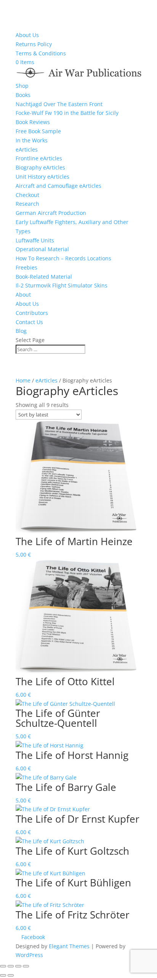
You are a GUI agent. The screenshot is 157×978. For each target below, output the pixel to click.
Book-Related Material (44, 276)
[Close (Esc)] (26, 966)
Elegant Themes (69, 946)
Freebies (26, 267)
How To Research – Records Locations (63, 258)
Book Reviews (33, 122)
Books (23, 94)
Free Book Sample (38, 131)
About (23, 294)
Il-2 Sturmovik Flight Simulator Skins (61, 285)
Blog (21, 330)
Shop (22, 85)
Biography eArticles (40, 167)
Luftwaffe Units (35, 240)
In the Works (32, 140)
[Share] (18, 966)
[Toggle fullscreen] (11, 966)
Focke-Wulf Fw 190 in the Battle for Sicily (67, 112)
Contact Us (29, 322)
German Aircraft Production (51, 212)
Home (23, 380)
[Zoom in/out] (3, 966)
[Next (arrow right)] (11, 975)
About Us (27, 35)
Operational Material (42, 249)
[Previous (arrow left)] (3, 975)
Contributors (32, 312)
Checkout (27, 195)
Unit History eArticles (42, 176)
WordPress (29, 955)
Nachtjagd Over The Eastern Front (59, 104)
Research (27, 203)
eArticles (27, 149)
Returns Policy (34, 44)
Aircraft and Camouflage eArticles (58, 185)
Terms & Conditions (41, 53)
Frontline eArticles (39, 158)
